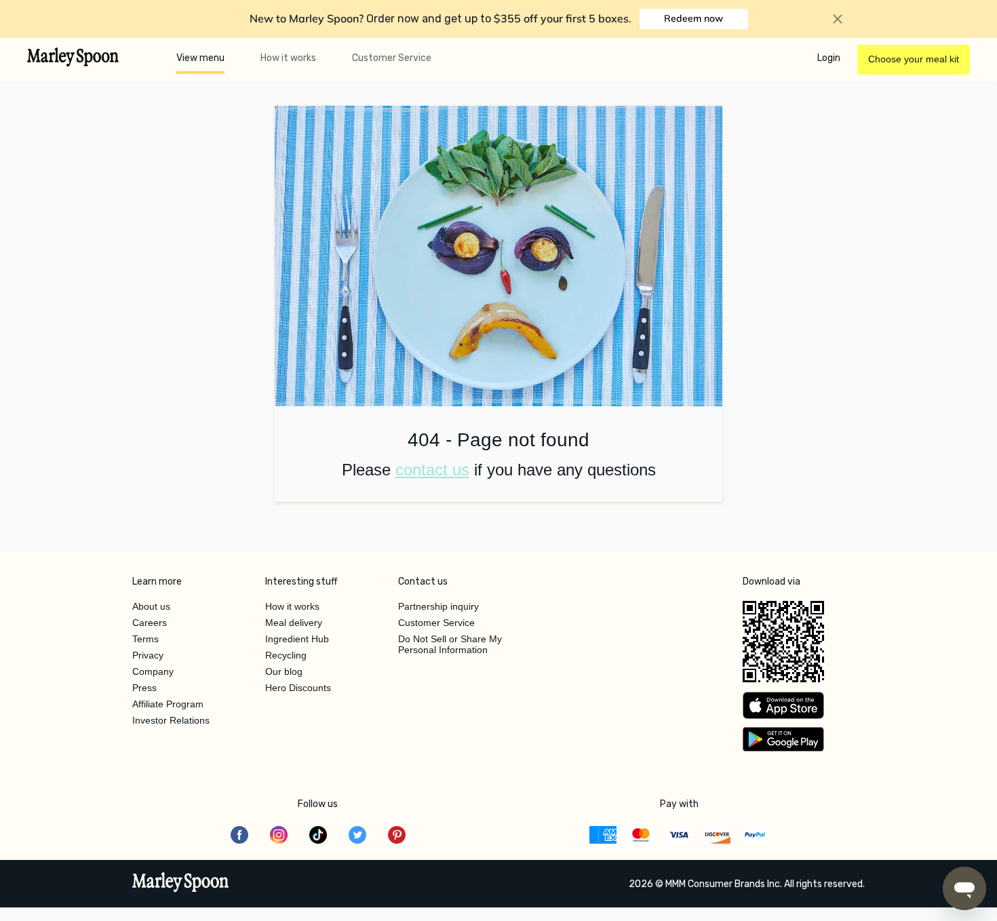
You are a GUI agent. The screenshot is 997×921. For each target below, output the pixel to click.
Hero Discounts (298, 687)
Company (153, 671)
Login (828, 58)
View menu (200, 58)
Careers (149, 622)
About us (151, 606)
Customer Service (391, 58)
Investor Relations (171, 720)
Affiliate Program (167, 704)
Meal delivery (293, 622)
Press (144, 687)
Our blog (283, 671)
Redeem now (693, 18)
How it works (288, 58)
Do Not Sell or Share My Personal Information (450, 644)
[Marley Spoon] (180, 883)
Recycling (286, 655)
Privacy (147, 655)
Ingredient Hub (297, 638)
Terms (145, 638)
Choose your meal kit (913, 59)
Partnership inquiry (438, 606)
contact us (432, 469)
